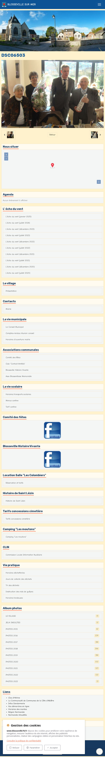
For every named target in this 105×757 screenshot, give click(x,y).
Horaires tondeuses (14, 598)
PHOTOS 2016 (52, 635)
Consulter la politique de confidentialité (24, 740)
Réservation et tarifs (14, 483)
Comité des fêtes (13, 357)
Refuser (15, 747)
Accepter (54, 747)
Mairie (8, 309)
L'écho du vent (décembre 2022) (20, 242)
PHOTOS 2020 (52, 662)
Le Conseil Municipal (15, 327)
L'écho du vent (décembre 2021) (20, 254)
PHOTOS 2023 (52, 681)
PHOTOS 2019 (52, 655)
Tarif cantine (11, 407)
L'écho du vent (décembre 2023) (20, 229)
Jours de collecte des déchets (19, 579)
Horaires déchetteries (15, 573)
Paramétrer (35, 747)
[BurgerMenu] (99, 4)
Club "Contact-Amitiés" (15, 364)
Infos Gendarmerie (16, 703)
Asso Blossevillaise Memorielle (19, 376)
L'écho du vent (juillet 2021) (18, 260)
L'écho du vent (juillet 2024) (18, 223)
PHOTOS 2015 (52, 629)
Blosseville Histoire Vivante (17, 370)
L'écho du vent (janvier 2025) (18, 216)
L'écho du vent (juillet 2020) (18, 273)
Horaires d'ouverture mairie (18, 339)
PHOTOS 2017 (52, 642)
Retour (52, 135)
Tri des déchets (12, 585)
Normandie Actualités (17, 715)
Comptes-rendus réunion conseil (20, 333)
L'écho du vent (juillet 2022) (18, 248)
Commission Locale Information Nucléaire (24, 555)
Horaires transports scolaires (18, 394)
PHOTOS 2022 (52, 675)
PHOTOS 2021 (52, 668)
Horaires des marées (17, 709)
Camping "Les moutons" (16, 537)
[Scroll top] (99, 751)
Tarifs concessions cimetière (18, 519)
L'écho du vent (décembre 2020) (20, 267)
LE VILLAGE (52, 616)
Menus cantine (12, 400)
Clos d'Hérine (14, 698)
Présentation (11, 291)
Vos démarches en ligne (18, 706)
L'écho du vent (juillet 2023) (18, 235)
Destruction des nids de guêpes (19, 591)
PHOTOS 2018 (52, 648)
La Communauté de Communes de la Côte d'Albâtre (31, 700)
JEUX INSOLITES (52, 622)
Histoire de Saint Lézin (15, 501)
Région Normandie (16, 712)
